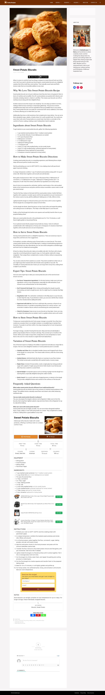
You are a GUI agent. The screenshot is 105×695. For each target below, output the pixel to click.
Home (51, 2)
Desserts (66, 2)
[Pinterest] (38, 615)
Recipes (58, 2)
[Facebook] (32, 615)
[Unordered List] (33, 665)
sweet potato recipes (40, 620)
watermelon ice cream (19, 621)
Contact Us (94, 2)
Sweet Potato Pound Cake (20, 623)
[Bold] (23, 665)
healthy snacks (32, 620)
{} (41, 664)
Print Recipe (44, 77)
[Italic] (25, 665)
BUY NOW (59, 496)
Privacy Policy (83, 692)
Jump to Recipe (34, 77)
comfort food (20, 620)
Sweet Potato (17, 619)
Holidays (76, 2)
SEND (38, 589)
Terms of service (90, 692)
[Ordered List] (31, 665)
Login (58, 655)
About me (85, 2)
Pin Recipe (52, 436)
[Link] (39, 665)
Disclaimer (77, 692)
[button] (100, 2)
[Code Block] (37, 665)
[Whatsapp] (43, 615)
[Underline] (27, 665)
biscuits (16, 620)
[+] (43, 664)
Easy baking (26, 620)
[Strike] (29, 665)
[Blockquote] (35, 665)
